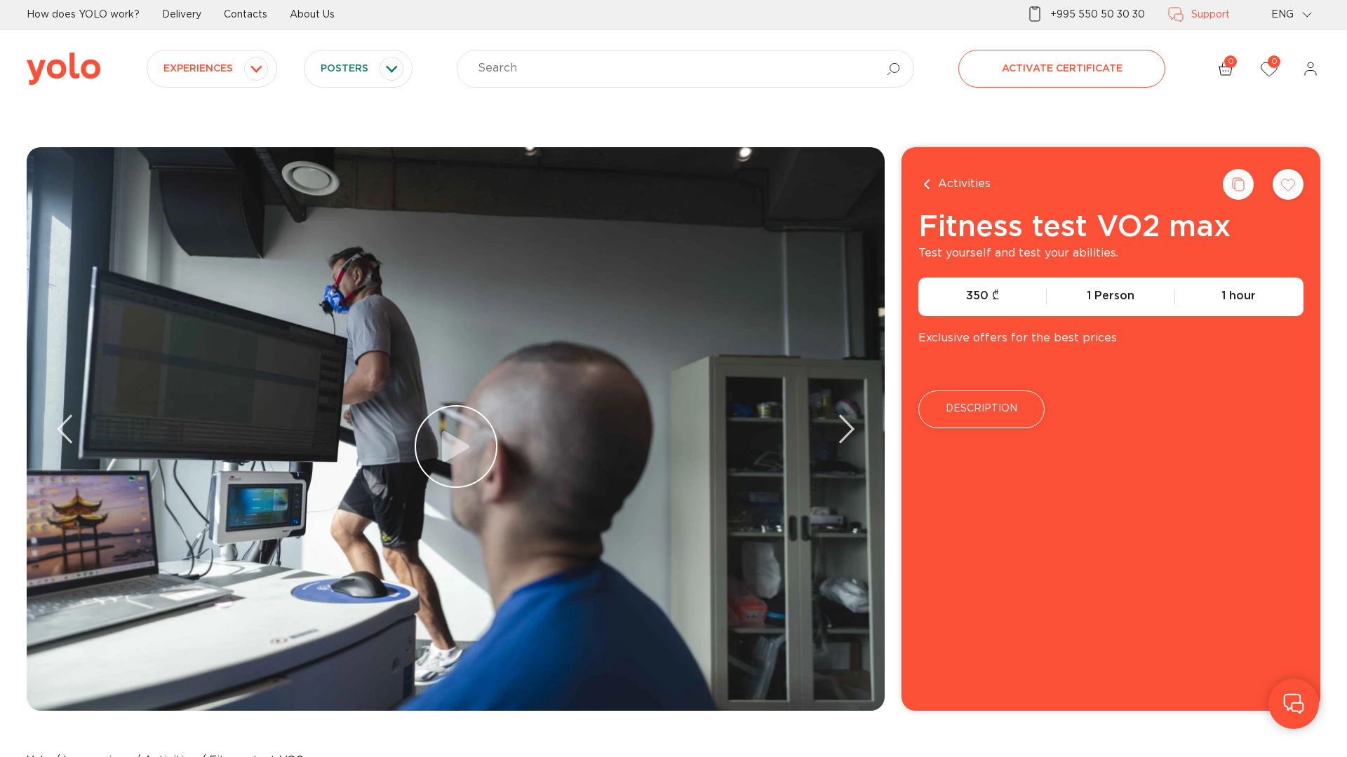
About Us (312, 15)
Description (981, 408)
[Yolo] (63, 69)
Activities (964, 184)
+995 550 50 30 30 (1097, 15)
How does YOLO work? (83, 15)
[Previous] (64, 428)
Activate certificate (1062, 68)
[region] (673, 378)
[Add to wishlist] (1288, 184)
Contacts (245, 15)
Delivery (181, 15)
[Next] (847, 428)
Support (1210, 15)
